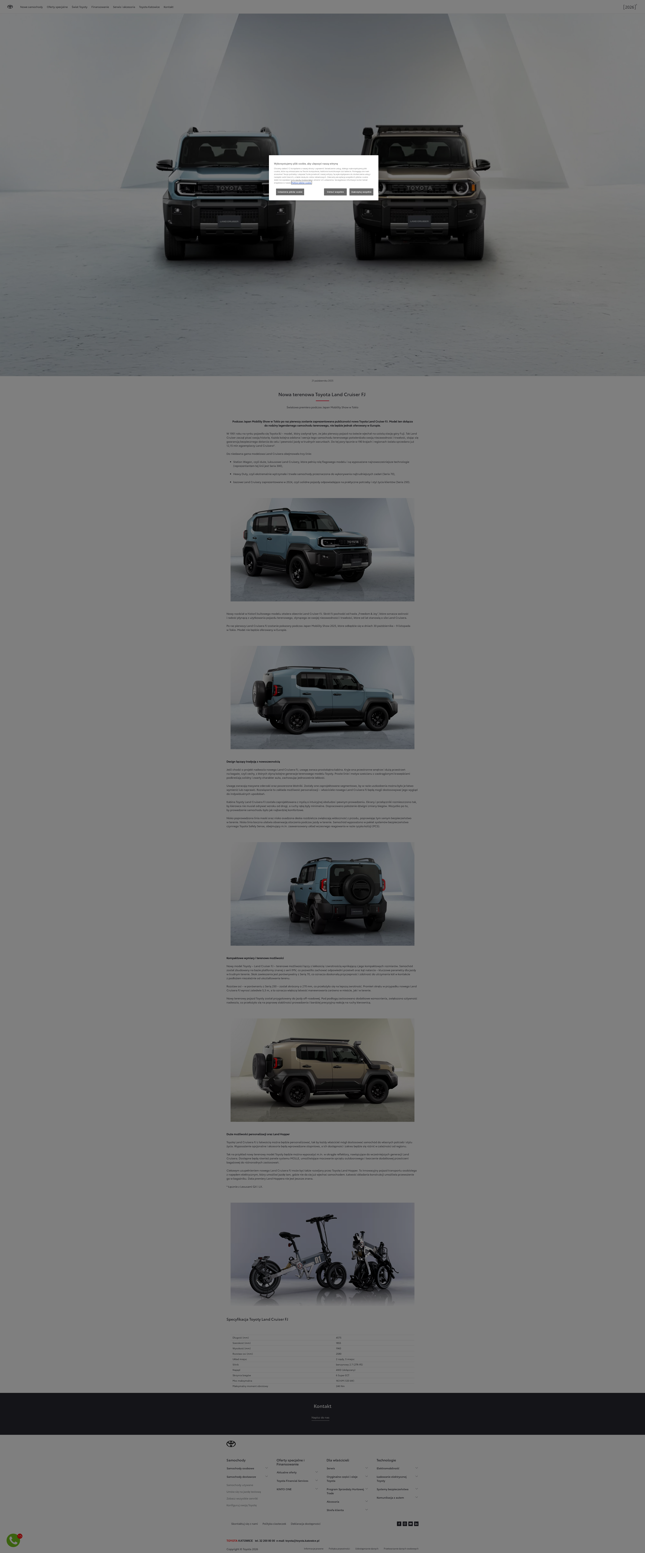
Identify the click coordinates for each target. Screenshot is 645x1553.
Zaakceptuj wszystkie (361, 191)
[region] (323, 177)
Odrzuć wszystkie (335, 191)
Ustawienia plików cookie (290, 191)
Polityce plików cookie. (302, 182)
